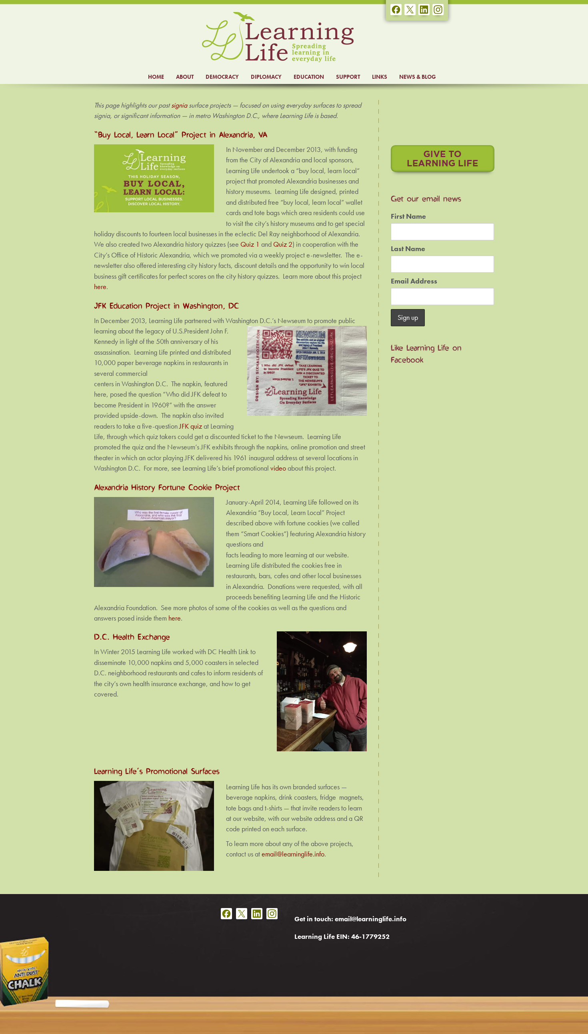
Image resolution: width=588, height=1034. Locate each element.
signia (179, 105)
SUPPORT (348, 76)
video (278, 468)
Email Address (414, 281)
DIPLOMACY (266, 76)
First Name (408, 216)
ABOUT (185, 76)
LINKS (379, 76)
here (100, 286)
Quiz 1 (250, 244)
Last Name (408, 248)
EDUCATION (309, 76)
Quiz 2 (282, 244)
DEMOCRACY (222, 76)
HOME (156, 76)
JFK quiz (190, 426)
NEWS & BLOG (417, 76)
